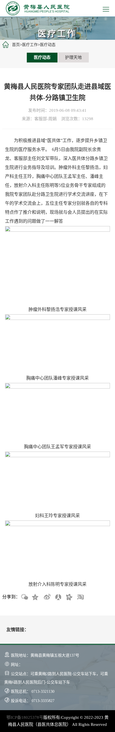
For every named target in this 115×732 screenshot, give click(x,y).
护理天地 (73, 57)
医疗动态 (48, 45)
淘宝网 (80, 597)
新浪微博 (46, 597)
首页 (16, 45)
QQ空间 (35, 597)
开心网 (69, 597)
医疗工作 (30, 45)
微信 (24, 597)
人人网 (58, 597)
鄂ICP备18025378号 (24, 717)
